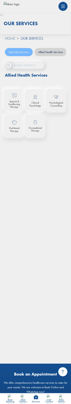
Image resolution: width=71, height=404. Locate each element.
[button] (63, 6)
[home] (11, 6)
